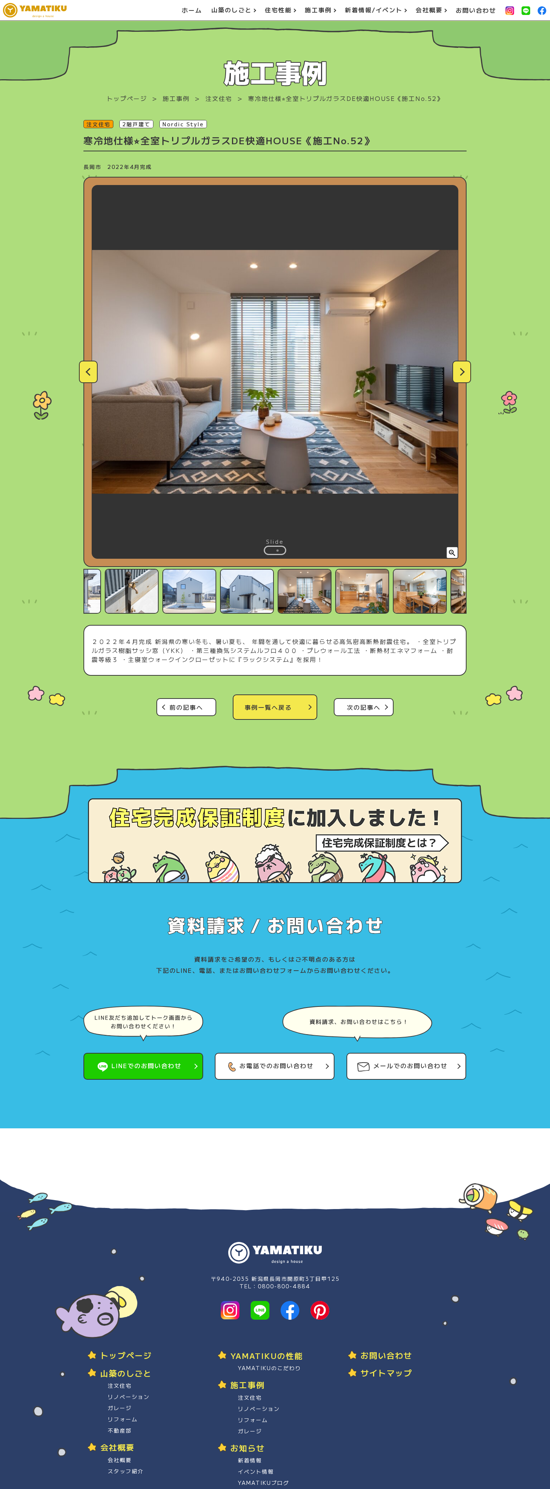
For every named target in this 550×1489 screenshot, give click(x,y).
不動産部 (120, 1430)
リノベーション (129, 1396)
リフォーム (123, 1419)
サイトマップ (386, 1372)
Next (461, 372)
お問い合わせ (476, 10)
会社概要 (120, 1460)
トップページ (127, 98)
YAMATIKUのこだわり (269, 1368)
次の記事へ (364, 707)
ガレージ (120, 1408)
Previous (88, 372)
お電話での (276, 1065)
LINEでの (146, 1065)
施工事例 (176, 98)
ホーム (192, 10)
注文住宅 (218, 98)
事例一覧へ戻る (268, 707)
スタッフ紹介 (126, 1471)
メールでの (410, 1065)
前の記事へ (186, 707)
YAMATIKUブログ (263, 1482)
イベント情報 (256, 1471)
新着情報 (250, 1460)
